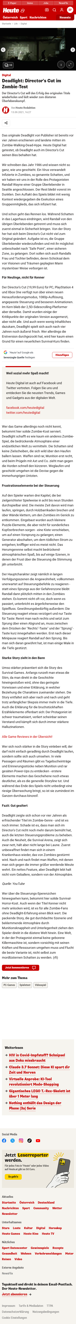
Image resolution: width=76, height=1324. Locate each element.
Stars (5, 1228)
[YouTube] (38, 1140)
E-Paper (12, 3)
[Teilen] (6, 122)
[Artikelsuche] (54, 10)
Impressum (8, 1306)
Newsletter (9, 1214)
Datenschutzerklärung (15, 1312)
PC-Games (9, 985)
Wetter (57, 1208)
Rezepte (57, 1248)
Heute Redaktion (25, 108)
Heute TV (48, 1234)
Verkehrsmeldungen (48, 1253)
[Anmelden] (62, 10)
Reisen (6, 1259)
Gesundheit (9, 1253)
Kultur (28, 1228)
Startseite (6, 24)
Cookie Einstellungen (14, 1318)
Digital (24, 24)
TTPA (50, 1306)
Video (18, 1259)
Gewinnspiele (40, 1248)
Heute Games (11, 1234)
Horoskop (55, 1228)
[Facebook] (4, 1140)
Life (15, 24)
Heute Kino (31, 1234)
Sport (23, 17)
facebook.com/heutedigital (25, 408)
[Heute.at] (11, 10)
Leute (17, 1228)
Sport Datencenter (14, 1248)
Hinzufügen (62, 355)
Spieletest (25, 985)
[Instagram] (21, 1140)
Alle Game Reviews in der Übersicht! (27, 736)
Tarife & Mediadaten (31, 1306)
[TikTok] (29, 1140)
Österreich (10, 17)
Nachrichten (10, 1208)
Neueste (65, 17)
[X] (12, 1140)
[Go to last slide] (3, 49)
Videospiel (40, 985)
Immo (30, 3)
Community (41, 1208)
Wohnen (26, 1253)
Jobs (45, 3)
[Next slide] (73, 49)
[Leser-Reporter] (47, 10)
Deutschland (46, 1202)
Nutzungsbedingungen (46, 1312)
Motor (69, 1253)
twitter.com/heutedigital (23, 412)
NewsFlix (63, 3)
